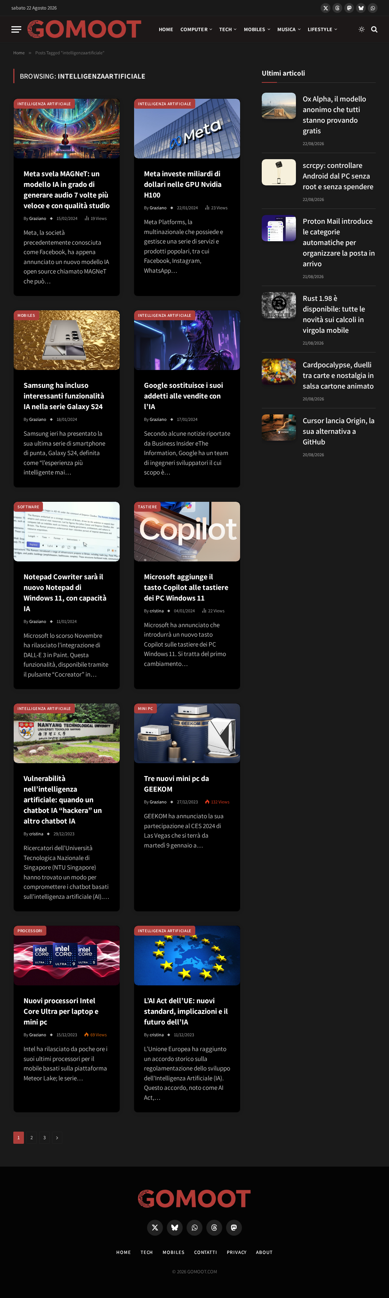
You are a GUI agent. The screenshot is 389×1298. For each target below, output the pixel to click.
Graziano (37, 218)
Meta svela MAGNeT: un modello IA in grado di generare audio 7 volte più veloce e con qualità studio (67, 189)
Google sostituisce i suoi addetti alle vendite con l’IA (183, 395)
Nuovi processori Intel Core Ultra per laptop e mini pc (61, 1011)
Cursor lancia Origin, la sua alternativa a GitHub (339, 431)
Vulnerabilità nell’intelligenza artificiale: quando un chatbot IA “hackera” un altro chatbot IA (63, 799)
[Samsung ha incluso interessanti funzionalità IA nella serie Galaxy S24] (67, 340)
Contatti (205, 1252)
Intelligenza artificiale (44, 103)
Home (166, 29)
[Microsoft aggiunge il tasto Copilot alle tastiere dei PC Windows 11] (187, 531)
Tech (225, 29)
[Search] (374, 29)
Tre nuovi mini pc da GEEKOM (176, 783)
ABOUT (264, 1252)
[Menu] (16, 29)
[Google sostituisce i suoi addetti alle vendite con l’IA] (187, 340)
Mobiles (255, 29)
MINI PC (145, 708)
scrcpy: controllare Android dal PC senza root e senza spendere (338, 175)
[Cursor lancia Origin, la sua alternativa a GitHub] (279, 427)
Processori (30, 930)
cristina (157, 610)
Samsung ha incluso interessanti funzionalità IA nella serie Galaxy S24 (64, 395)
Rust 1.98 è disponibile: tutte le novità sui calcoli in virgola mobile (334, 314)
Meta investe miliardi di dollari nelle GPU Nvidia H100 (182, 184)
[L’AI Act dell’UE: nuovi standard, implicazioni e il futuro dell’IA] (187, 955)
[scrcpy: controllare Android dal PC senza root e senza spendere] (279, 172)
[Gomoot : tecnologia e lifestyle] (84, 29)
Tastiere (147, 506)
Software (28, 506)
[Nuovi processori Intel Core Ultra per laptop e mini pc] (67, 955)
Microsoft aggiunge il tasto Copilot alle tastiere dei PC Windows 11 (186, 587)
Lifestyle (320, 29)
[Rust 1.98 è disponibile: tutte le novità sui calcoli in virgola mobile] (279, 305)
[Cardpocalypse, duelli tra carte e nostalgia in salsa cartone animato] (279, 372)
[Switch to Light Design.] (361, 29)
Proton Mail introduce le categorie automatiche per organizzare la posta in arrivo (339, 242)
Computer (193, 29)
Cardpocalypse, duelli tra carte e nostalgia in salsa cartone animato (338, 375)
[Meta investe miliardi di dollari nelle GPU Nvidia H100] (187, 128)
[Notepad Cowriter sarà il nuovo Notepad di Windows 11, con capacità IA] (67, 531)
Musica (286, 29)
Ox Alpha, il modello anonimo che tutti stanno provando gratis (334, 115)
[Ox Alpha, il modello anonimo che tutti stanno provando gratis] (279, 106)
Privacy (237, 1252)
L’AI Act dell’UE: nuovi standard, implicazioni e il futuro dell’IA (186, 1011)
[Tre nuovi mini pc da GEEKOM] (187, 733)
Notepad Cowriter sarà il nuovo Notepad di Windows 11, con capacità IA (65, 592)
